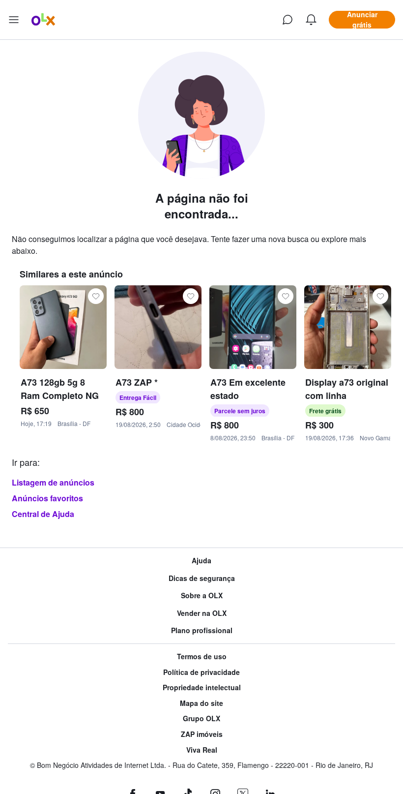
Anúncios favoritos (47, 498)
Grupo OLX (201, 718)
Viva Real (201, 750)
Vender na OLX (202, 613)
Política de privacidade (201, 672)
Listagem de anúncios (53, 482)
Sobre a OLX (202, 595)
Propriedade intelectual (202, 687)
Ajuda (201, 560)
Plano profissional (201, 630)
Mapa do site (201, 703)
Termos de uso (202, 656)
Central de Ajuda (43, 513)
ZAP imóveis (202, 734)
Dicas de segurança (202, 578)
